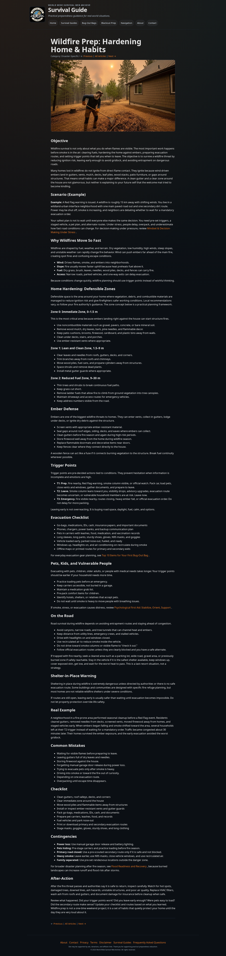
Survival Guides (69, 23)
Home (53, 23)
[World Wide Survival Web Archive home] (37, 14)
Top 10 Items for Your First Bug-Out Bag (125, 555)
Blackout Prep (108, 23)
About (140, 23)
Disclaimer (105, 942)
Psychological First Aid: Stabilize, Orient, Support (142, 607)
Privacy (84, 942)
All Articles (100, 56)
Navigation (126, 23)
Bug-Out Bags (89, 23)
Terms (93, 942)
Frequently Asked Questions (149, 942)
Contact (152, 23)
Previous (88, 56)
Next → (112, 56)
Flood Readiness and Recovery (129, 866)
